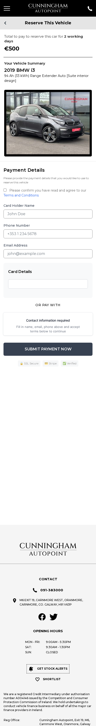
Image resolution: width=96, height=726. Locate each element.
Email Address (15, 245)
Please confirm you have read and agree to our (44, 192)
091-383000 (51, 590)
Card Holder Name (18, 205)
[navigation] (9, 8)
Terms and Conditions (21, 195)
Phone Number (16, 225)
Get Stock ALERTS (51, 668)
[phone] (86, 8)
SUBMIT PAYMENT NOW (48, 349)
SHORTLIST (52, 679)
